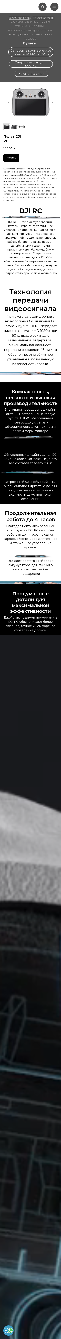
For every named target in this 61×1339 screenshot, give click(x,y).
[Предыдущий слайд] (9, 103)
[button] (42, 6)
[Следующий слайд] (52, 103)
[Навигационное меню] (54, 6)
